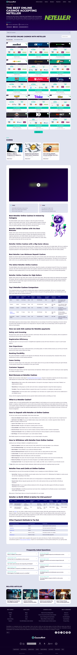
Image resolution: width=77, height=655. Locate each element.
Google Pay (12, 530)
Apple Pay (12, 528)
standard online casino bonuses (34, 377)
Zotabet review (17, 74)
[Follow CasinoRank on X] (61, 632)
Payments (58, 1)
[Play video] (38, 184)
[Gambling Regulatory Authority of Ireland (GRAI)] (22, 644)
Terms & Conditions (22, 653)
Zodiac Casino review (17, 127)
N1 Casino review (16, 92)
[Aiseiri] (50, 644)
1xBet (10, 614)
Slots (26, 619)
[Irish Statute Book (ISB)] (31, 644)
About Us (66, 612)
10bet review (38, 127)
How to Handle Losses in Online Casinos (47, 621)
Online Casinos (39, 1)
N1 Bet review (60, 127)
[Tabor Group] (44, 644)
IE (7, 632)
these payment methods (25, 539)
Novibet (10, 612)
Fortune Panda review (60, 56)
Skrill (16, 511)
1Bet (10, 616)
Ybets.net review (38, 92)
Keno (26, 614)
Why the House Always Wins (47, 612)
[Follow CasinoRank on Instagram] (59, 632)
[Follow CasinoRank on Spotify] (67, 632)
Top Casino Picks (9, 39)
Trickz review (38, 109)
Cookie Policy (40, 653)
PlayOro (10, 621)
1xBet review (38, 56)
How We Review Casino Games (26, 621)
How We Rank (66, 619)
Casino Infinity (10, 619)
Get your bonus (16, 54)
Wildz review (60, 109)
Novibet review (17, 56)
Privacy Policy (66, 621)
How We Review (66, 616)
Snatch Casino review (17, 109)
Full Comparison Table (18, 39)
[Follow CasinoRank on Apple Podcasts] (69, 632)
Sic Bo (26, 616)
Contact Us (66, 614)
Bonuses (52, 1)
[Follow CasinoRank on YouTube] (64, 632)
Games (46, 1)
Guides (64, 1)
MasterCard (12, 534)
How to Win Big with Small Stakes (47, 616)
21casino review (38, 74)
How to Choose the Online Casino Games (47, 614)
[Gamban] (39, 644)
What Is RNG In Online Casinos (47, 619)
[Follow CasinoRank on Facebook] (56, 632)
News (69, 1)
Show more (38, 132)
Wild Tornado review (60, 92)
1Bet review (60, 74)
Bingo (26, 612)
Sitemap (57, 653)
